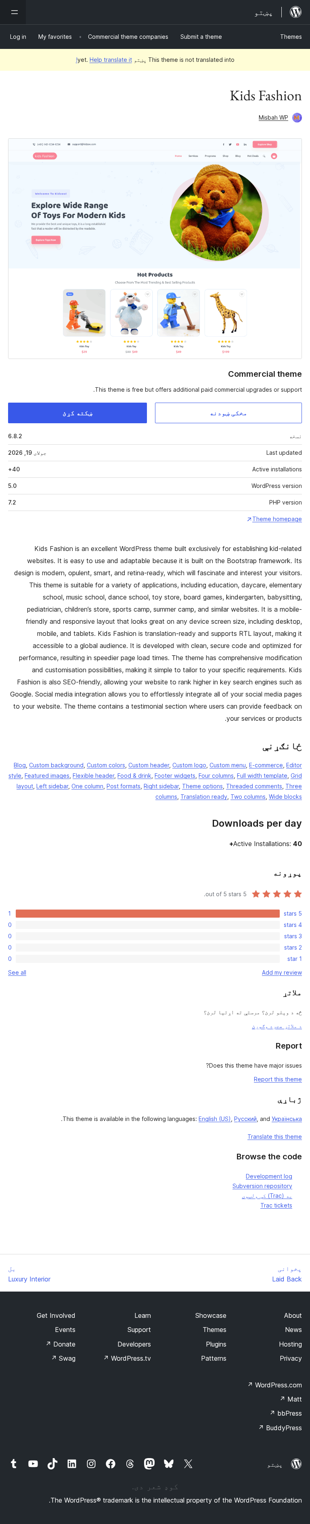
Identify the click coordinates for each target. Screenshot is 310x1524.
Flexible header (93, 775)
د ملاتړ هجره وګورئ (277, 1025)
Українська (287, 1118)
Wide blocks (285, 796)
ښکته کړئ (77, 413)
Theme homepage (277, 518)
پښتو (275, 1464)
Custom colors (106, 765)
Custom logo (189, 765)
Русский (245, 1118)
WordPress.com (274, 1385)
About (293, 1315)
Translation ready (203, 796)
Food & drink (134, 775)
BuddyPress (280, 1428)
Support (139, 1330)
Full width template (262, 775)
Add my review (282, 972)
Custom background (56, 765)
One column (87, 786)
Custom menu (227, 765)
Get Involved (56, 1315)
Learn (142, 1315)
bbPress (285, 1413)
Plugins (216, 1344)
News (293, 1330)
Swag (63, 1358)
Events (65, 1330)
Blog (20, 765)
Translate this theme (274, 1136)
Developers (134, 1344)
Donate (60, 1344)
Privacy (291, 1358)
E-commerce (266, 765)
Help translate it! (104, 59)
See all (17, 972)
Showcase (210, 1315)
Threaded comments (254, 786)
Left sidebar (52, 786)
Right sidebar (161, 786)
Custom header (148, 765)
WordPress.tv (127, 1358)
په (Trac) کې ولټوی (267, 1195)
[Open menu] (13, 12)
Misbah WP (273, 117)
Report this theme (278, 1079)
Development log (269, 1176)
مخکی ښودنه (228, 413)
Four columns (216, 775)
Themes (291, 36)
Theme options (202, 786)
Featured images (47, 775)
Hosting (290, 1344)
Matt (290, 1399)
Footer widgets (175, 775)
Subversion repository (262, 1185)
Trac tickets (276, 1205)
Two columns (248, 796)
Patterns (213, 1358)
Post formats (123, 786)
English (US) (215, 1118)
